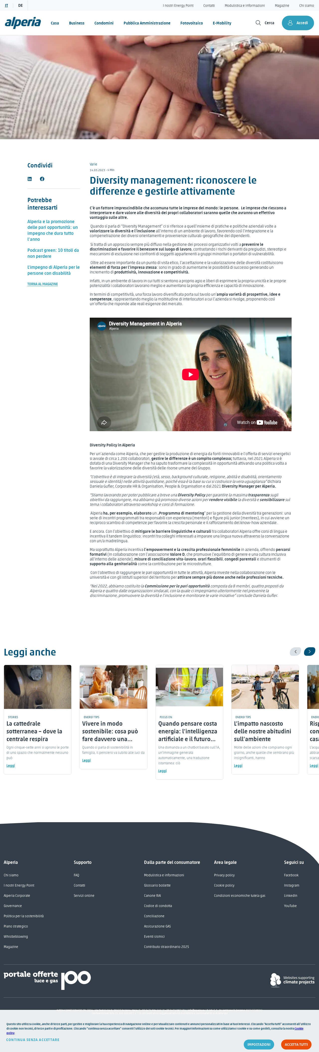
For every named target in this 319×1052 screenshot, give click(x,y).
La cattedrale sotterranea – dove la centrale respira (34, 731)
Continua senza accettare (33, 1040)
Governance (13, 906)
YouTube (290, 906)
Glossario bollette (157, 885)
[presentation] (295, 651)
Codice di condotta (158, 906)
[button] (29, 179)
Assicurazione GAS (157, 926)
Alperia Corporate (17, 896)
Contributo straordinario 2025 (166, 947)
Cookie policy (224, 885)
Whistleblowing (16, 936)
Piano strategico (16, 926)
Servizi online (84, 896)
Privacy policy (224, 875)
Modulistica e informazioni (245, 5)
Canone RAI (152, 896)
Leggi (10, 766)
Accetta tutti (296, 1044)
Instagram (291, 885)
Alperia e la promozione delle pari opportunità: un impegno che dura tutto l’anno (52, 230)
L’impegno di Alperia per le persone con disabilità (53, 270)
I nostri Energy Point (178, 5)
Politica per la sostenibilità (24, 916)
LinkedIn (290, 896)
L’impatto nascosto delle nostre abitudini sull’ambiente (262, 731)
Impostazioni (258, 1044)
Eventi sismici (154, 936)
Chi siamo (306, 5)
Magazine (282, 5)
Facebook (291, 875)
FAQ (76, 875)
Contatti (209, 5)
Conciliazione (154, 916)
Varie (93, 164)
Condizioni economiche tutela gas (239, 896)
